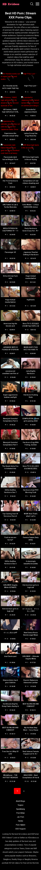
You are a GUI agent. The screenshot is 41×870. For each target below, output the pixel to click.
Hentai (20, 821)
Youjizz (20, 805)
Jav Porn (20, 817)
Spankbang (20, 809)
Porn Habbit (20, 825)
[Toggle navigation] (37, 4)
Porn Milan (20, 813)
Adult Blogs (20, 801)
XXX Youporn (20, 829)
